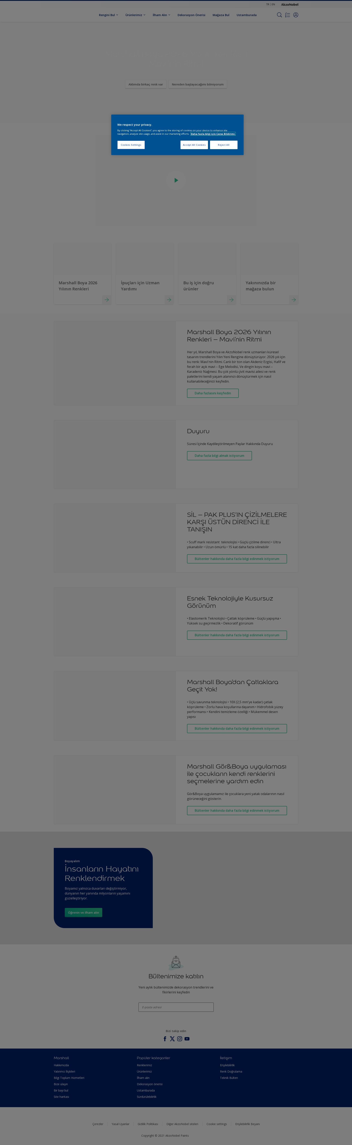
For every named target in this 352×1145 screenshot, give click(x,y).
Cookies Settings (131, 144)
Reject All (224, 144)
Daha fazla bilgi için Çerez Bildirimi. (213, 133)
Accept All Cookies (194, 144)
